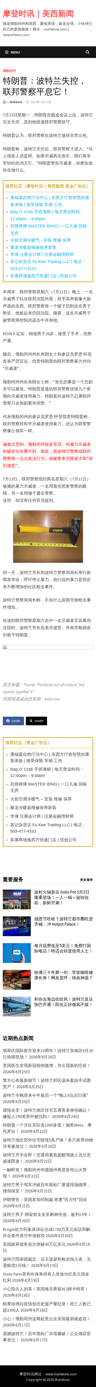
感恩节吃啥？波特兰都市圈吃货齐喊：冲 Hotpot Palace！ (63, 921)
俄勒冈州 (9, 71)
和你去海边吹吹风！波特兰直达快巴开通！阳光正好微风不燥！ (63, 1002)
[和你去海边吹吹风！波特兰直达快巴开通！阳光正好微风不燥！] (17, 999)
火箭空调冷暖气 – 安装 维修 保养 (41, 799)
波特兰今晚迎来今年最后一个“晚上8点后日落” (45, 1095)
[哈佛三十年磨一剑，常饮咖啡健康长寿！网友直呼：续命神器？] (17, 973)
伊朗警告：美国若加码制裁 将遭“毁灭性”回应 (45, 1199)
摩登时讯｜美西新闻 (38, 13)
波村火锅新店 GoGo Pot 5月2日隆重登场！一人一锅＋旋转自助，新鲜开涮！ (61, 897)
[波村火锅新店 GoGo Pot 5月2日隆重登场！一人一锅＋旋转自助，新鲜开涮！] (17, 892)
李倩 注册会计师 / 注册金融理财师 (42, 254)
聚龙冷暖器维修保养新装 (33, 247)
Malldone (16, 102)
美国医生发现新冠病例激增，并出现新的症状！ (47, 1065)
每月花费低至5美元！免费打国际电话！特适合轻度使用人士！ (63, 948)
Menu (15, 52)
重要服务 (13, 879)
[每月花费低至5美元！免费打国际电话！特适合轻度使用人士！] (17, 946)
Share (16, 721)
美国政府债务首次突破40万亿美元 (34, 1244)
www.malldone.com (61, 1374)
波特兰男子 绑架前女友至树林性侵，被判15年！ (47, 1214)
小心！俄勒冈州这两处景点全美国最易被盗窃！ (47, 1318)
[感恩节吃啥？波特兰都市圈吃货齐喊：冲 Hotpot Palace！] (17, 919)
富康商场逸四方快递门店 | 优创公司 (43, 275)
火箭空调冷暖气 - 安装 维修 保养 (40, 240)
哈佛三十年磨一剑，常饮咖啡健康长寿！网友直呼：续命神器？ (63, 975)
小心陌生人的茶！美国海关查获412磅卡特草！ (46, 1289)
